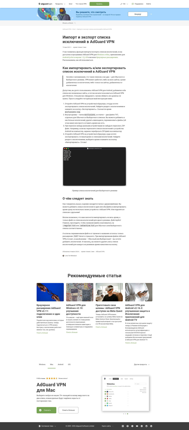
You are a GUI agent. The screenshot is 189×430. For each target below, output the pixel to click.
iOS (69, 364)
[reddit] (146, 426)
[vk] (151, 426)
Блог (74, 29)
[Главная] (45, 4)
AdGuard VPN (67, 29)
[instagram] (123, 426)
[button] (151, 14)
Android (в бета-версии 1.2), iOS (75, 57)
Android (60, 364)
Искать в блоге (68, 23)
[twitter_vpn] (132, 426)
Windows (42, 364)
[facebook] (127, 426)
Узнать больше (68, 410)
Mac (51, 364)
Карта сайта (106, 426)
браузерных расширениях (107, 57)
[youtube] (137, 426)
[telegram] (142, 426)
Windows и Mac (103, 55)
